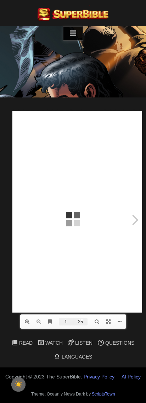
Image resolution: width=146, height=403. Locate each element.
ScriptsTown (103, 394)
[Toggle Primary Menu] (73, 33)
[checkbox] (18, 384)
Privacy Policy (99, 377)
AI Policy (131, 377)
